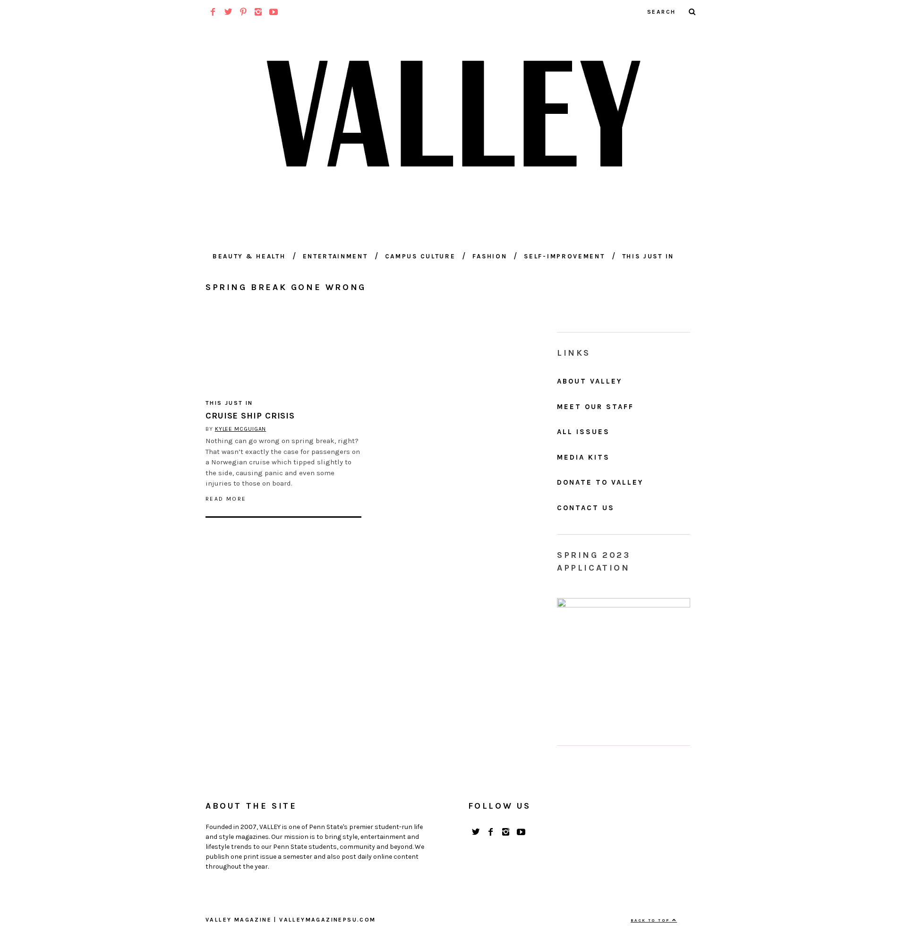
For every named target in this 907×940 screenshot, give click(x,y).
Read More (226, 499)
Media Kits (583, 457)
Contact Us (586, 508)
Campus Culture (420, 256)
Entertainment (335, 256)
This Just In (648, 256)
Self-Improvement (564, 256)
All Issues (583, 431)
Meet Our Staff (595, 406)
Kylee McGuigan (240, 429)
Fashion (489, 256)
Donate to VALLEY (600, 482)
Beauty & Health (249, 256)
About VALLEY (589, 381)
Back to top (651, 920)
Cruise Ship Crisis (250, 415)
